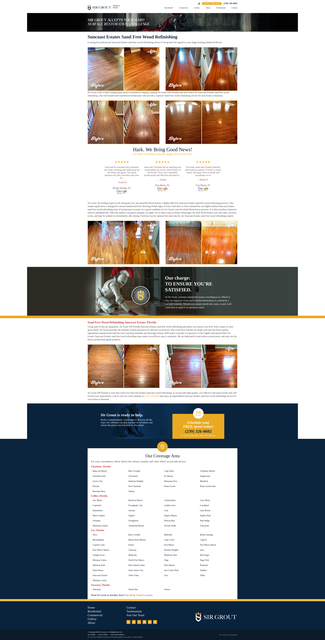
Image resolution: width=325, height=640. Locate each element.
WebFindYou (233, 635)
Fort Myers (169, 545)
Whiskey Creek (99, 580)
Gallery (197, 8)
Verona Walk (170, 525)
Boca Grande (134, 471)
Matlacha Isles (170, 555)
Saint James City (135, 570)
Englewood (205, 476)
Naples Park (205, 515)
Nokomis (97, 589)
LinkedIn (150, 622)
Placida (96, 486)
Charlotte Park (99, 476)
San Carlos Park (171, 570)
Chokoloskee (170, 500)
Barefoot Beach (135, 500)
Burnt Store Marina (137, 540)
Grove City (98, 481)
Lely (166, 510)
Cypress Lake (99, 545)
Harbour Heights (135, 481)
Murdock (204, 481)
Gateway (132, 550)
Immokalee (98, 510)
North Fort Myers (136, 560)
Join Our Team (135, 615)
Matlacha (132, 555)
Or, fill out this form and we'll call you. (198, 435)
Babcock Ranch (100, 471)
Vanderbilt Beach (136, 525)
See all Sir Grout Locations (139, 595)
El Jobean (168, 476)
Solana (131, 491)
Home (91, 607)
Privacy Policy (103, 634)
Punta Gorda (169, 486)
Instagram (128, 622)
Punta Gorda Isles (208, 486)
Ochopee (97, 520)
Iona (202, 550)
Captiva (203, 540)
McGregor (204, 555)
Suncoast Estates (100, 575)
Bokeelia (168, 534)
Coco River (205, 500)
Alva (95, 534)
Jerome (131, 510)
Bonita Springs (206, 534)
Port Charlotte (134, 486)
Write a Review (199, 4)
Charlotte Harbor (207, 471)
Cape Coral (169, 540)
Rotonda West (99, 491)
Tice (166, 575)
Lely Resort (205, 510)
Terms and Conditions (117, 634)
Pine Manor (169, 565)
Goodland (204, 505)
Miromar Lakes (99, 560)
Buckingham (98, 540)
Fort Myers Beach (208, 545)
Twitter (139, 622)
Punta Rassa (98, 570)
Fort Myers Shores (101, 550)
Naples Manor (170, 515)
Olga (166, 560)
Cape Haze (169, 471)
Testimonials (221, 8)
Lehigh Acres (99, 555)
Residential (169, 8)
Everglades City (135, 505)
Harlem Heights (171, 550)
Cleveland (132, 476)
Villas (202, 575)
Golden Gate (170, 505)
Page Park (204, 560)
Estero (131, 545)
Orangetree (133, 520)
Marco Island (99, 515)
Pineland (204, 565)
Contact (234, 8)
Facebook (134, 622)
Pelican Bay (169, 520)
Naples (131, 515)
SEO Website (223, 635)
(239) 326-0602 (230, 3)
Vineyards (204, 525)
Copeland (97, 505)
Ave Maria (97, 500)
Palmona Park (99, 565)
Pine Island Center (136, 565)
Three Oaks (133, 575)
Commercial (183, 8)
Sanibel (203, 570)
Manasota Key (170, 481)
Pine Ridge (205, 520)
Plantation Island (100, 525)
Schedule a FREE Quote (212, 3)
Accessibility (92, 634)
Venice (167, 589)
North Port (133, 589)
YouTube (144, 622)
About (208, 8)
